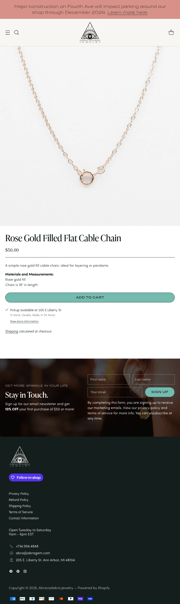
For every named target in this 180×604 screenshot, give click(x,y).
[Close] (132, 245)
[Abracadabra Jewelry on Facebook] (83, 360)
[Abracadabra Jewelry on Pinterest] (90, 360)
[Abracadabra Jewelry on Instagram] (97, 360)
